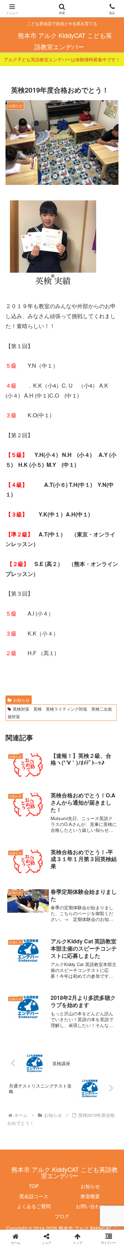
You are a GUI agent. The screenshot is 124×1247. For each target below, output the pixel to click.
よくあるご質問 (34, 1206)
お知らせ (21, 700)
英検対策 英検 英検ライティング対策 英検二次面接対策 (60, 712)
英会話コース (33, 1196)
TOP (34, 1186)
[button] (111, 1003)
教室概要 (90, 1196)
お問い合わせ (90, 1206)
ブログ (62, 1216)
